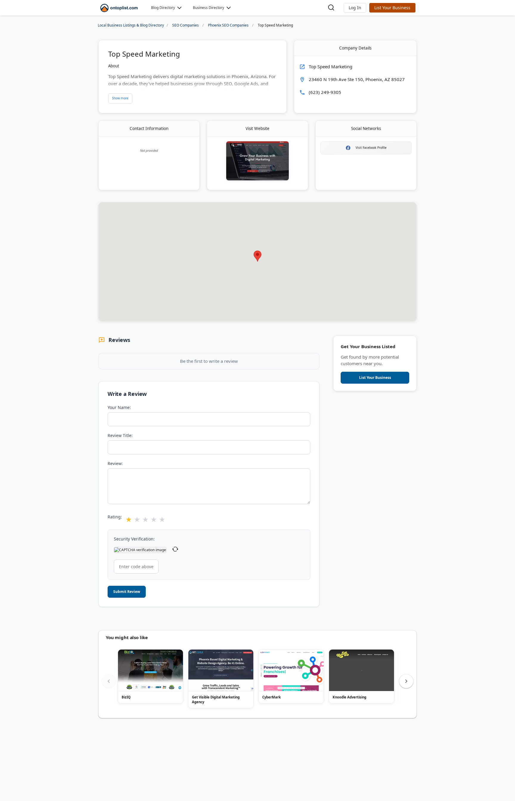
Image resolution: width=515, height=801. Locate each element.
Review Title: (120, 435)
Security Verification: (134, 539)
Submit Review (126, 591)
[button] (355, 8)
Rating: (115, 517)
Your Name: (119, 407)
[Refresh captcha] (175, 550)
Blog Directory (163, 7)
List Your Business (392, 7)
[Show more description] (120, 98)
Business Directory (208, 7)
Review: (115, 463)
